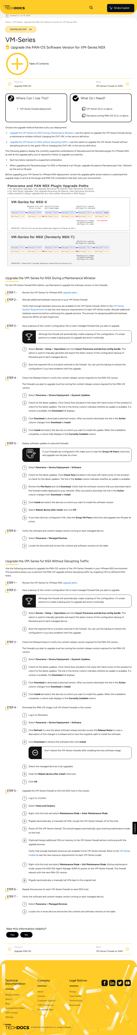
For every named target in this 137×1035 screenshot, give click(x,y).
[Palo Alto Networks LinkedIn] (112, 985)
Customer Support (46, 1000)
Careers (41, 996)
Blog (7, 1003)
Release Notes (12, 994)
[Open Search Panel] (91, 8)
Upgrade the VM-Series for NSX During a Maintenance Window (41, 133)
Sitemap (9, 1017)
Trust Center (75, 996)
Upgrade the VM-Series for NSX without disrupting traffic (39, 142)
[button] (135, 828)
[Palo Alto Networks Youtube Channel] (128, 985)
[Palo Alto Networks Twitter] (120, 985)
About (40, 991)
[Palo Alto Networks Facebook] (105, 985)
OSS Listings (11, 1012)
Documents (74, 1005)
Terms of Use (75, 1000)
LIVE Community (45, 1005)
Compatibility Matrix (14, 1008)
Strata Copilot (121, 7)
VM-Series (17, 22)
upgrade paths (70, 292)
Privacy (72, 991)
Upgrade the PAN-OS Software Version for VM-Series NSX (50, 22)
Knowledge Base (45, 1009)
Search (8, 999)
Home (8, 22)
